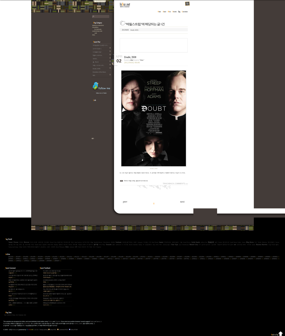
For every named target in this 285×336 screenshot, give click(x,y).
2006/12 (196, 259)
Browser (26, 242)
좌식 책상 (102, 244)
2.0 (76, 247)
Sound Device (187, 242)
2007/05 (165, 259)
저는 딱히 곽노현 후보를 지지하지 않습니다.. (56, 290)
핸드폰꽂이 (271, 242)
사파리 (76, 323)
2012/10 (11, 257)
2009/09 (239, 257)
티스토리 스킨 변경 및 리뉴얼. (52, 272)
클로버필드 (175, 242)
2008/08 (49, 259)
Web (104, 33)
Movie (126, 181)
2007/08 (141, 259)
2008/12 (19, 259)
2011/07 (107, 257)
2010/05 (195, 257)
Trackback (168, 184)
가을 (181, 242)
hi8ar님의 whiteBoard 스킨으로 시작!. (54, 304)
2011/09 (92, 257)
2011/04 (129, 257)
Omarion (98, 247)
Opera (98, 321)
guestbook (185, 11)
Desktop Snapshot (103, 25)
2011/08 (99, 257)
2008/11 (26, 259)
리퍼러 (25, 247)
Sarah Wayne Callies (235, 242)
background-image (13, 247)
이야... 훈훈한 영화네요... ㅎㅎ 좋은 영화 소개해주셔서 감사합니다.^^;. (23, 304)
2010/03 (209, 257)
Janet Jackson (78, 242)
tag (179, 11)
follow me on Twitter (101, 93)
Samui (11, 242)
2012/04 (41, 257)
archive (174, 11)
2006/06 (244, 259)
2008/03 (88, 259)
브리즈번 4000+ (241, 244)
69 (143, 244)
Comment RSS (64, 329)
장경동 (113, 242)
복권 (90, 247)
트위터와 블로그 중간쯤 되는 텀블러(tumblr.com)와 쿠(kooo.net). (57, 276)
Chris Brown (106, 242)
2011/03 (136, 257)
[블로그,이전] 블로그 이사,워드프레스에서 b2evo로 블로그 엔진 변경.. (57, 285)
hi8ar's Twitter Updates (101, 86)
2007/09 (133, 259)
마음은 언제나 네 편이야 (85, 244)
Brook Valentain (133, 244)
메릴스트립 (131, 181)
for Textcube (104, 29)
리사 (94, 247)
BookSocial (185, 244)
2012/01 (63, 257)
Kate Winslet (155, 242)
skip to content (100, 2)
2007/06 (157, 259)
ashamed (72, 247)
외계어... (101, 58)
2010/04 (202, 257)
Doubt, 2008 (130, 29)
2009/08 (246, 257)
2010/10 (158, 257)
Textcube (109, 244)
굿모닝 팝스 (166, 244)
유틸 (20, 247)
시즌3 (48, 247)
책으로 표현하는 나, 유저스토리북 (100, 145)
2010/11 (151, 257)
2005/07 (57, 261)
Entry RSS (53, 329)
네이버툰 (27, 244)
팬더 (20, 244)
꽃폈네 (61, 244)
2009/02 (276, 257)
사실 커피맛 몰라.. (273, 244)
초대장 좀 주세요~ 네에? (129, 242)
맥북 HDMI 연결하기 (33, 247)
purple (253, 244)
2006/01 (12, 261)
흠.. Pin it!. (101, 62)
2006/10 (212, 259)
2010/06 (187, 257)
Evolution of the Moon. (99, 72)
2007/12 (111, 259)
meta (169, 11)
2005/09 (42, 261)
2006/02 (276, 259)
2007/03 (180, 259)
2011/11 (77, 257)
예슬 (91, 242)
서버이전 (40, 242)
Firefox (50, 321)
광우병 (96, 244)
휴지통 (75, 244)
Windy (259, 242)
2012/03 (48, 257)
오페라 (81, 323)
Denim (220, 242)
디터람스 (146, 242)
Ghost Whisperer (60, 247)
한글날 (56, 244)
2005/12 (20, 261)
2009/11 (224, 257)
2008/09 (41, 259)
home (159, 11)
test (235, 244)
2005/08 (50, 261)
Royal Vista (53, 242)
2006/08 (228, 259)
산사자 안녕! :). (101, 48)
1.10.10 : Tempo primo (36, 329)
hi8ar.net (125, 5)
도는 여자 (156, 244)
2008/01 (103, 259)
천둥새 (21, 242)
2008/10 (33, 259)
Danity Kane (38, 244)
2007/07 (149, 259)
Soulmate (118, 242)
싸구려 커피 (86, 242)
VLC (255, 242)
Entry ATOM (74, 329)
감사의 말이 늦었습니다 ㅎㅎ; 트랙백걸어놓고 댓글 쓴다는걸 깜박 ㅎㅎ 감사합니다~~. (23, 272)
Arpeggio (139, 242)
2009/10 (231, 257)
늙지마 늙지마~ (206, 244)
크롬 (34, 323)
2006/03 (268, 259)
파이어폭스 (27, 323)
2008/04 (80, 259)
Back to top (277, 333)
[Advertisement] (154, 45)
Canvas (277, 242)
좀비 (113, 244)
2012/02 (55, 257)
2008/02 (95, 259)
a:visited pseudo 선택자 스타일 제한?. (54, 281)
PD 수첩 (15, 244)
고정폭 (53, 247)
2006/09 (220, 259)
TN (88, 247)
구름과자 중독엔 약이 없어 (225, 244)
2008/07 (57, 259)
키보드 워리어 (82, 247)
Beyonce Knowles (261, 244)
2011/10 (85, 257)
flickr (67, 247)
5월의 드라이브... (101, 55)
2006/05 (251, 259)
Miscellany (103, 27)
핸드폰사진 (226, 242)
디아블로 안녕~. (101, 51)
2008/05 (72, 259)
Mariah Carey (193, 244)
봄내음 (11, 244)
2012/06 (26, 257)
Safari (92, 321)
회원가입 (60, 242)
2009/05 (261, 257)
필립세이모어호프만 (142, 181)
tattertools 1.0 (119, 244)
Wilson (70, 244)
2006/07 (236, 259)
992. (101, 75)
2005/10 (35, 261)
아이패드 (46, 242)
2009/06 (253, 257)
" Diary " (141, 60)
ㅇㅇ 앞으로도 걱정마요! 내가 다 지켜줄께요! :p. (23, 295)
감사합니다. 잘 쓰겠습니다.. (17, 290)
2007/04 (172, 259)
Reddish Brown (98, 242)
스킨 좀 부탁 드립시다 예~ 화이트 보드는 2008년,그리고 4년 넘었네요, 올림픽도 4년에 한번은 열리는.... (23, 276)
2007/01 (188, 259)
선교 (180, 244)
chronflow (43, 247)
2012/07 (19, 257)
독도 (32, 244)
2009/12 (217, 257)
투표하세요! (167, 242)
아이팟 (249, 244)
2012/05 (33, 257)
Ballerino (264, 242)
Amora (243, 242)
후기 (160, 244)
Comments (181, 184)
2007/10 (126, 259)
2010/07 (180, 257)
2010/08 (173, 257)
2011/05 (121, 257)
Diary (103, 35)
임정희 (45, 244)
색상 (72, 242)
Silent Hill (50, 244)
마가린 (126, 244)
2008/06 (64, 259)
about (164, 11)
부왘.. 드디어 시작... (101, 65)
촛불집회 (211, 242)
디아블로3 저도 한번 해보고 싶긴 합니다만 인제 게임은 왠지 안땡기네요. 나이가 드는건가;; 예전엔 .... (23, 285)
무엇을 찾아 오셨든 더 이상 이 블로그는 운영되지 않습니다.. (102, 45)
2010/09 (165, 257)
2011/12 (70, 257)
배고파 (66, 244)
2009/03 (268, 257)
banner (161, 242)
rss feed (187, 3)
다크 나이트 (33, 242)
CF (200, 244)
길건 (216, 242)
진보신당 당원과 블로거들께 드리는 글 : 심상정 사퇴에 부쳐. (57, 295)
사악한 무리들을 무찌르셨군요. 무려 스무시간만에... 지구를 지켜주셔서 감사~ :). (23, 299)
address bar (204, 242)
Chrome (15, 242)
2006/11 (204, 259)
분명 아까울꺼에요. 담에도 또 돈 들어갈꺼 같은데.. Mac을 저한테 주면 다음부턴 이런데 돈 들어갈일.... (23, 281)
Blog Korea (249, 242)
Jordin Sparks (195, 242)
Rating (140, 244)
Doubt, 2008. (101, 68)
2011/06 (114, 257)
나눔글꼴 (12, 325)
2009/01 (11, 259)
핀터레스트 (66, 242)
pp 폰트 (214, 244)
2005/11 (27, 261)
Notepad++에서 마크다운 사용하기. (53, 299)
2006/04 (260, 259)
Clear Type (174, 244)
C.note (103, 31)
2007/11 (118, 259)
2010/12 (143, 257)
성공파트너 (148, 244)
